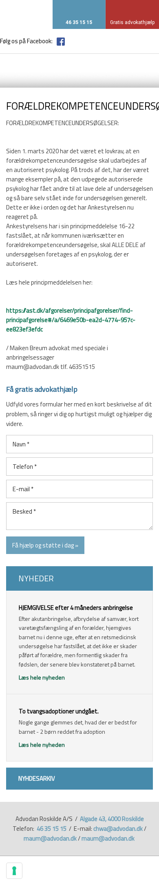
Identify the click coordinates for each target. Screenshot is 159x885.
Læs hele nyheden (42, 677)
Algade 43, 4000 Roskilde (112, 818)
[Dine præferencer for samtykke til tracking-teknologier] (14, 870)
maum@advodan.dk (50, 838)
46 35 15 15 (51, 828)
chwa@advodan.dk (118, 828)
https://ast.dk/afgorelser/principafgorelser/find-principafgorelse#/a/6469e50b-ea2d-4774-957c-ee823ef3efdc (70, 320)
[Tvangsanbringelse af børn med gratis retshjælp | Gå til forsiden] (29, 67)
